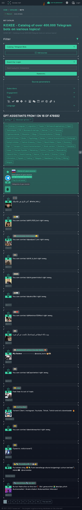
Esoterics (61, 146)
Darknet (45, 130)
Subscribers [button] (12, 88)
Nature (36, 154)
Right (8, 146)
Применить (41, 74)
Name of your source (26, 171)
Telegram (38, 158)
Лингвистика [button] (9, 476)
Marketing (34, 150)
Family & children (13, 142)
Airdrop (12, 126)
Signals (20, 158)
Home (5, 10)
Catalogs (13, 10)
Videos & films (12, 154)
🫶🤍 (16, 217)
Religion (9, 162)
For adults (46, 154)
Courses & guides (20, 150)
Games (42, 138)
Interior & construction (56, 138)
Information (11, 158)
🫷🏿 (15, 198)
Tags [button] (9, 97)
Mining (58, 158)
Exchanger (71, 138)
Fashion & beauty (28, 142)
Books (24, 138)
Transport (17, 146)
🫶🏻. (15, 331)
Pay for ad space (19, 180)
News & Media (49, 142)
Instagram (21, 126)
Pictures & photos (46, 134)
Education (26, 134)
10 (38, 502)
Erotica (54, 154)
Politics (43, 150)
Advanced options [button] (22, 120)
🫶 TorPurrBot (20, 407)
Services (59, 130)
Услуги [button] (8, 248)
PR (20, 130)
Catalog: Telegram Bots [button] (16, 47)
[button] (41, 62)
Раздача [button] (8, 400)
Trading (29, 158)
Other (62, 154)
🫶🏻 (15, 369)
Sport (69, 126)
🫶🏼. (15, 255)
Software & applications (56, 126)
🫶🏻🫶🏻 (16, 274)
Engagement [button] (12, 93)
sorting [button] (7, 120)
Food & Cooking (25, 154)
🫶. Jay (17, 388)
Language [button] (11, 106)
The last (45, 502)
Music (39, 142)
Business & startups (31, 130)
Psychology (33, 138)
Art (52, 130)
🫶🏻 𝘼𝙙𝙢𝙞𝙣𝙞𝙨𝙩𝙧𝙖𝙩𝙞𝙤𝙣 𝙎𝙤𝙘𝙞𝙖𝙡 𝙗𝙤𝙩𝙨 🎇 (30, 350)
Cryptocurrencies (13, 134)
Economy (67, 142)
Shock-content (49, 146)
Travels (41, 126)
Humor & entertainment (32, 146)
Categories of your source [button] (20, 184)
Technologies (11, 130)
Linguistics (32, 126)
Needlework (48, 158)
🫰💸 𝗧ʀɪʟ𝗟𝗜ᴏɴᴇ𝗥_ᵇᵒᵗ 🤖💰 (25, 464)
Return (9, 14)
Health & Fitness (13, 138)
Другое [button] (8, 210)
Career (9, 150)
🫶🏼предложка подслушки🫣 (26, 236)
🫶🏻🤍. (16, 293)
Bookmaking (61, 150)
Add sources (42, 53)
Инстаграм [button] (9, 419)
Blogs (34, 134)
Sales (59, 142)
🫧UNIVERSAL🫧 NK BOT (24, 483)
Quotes (51, 150)
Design (58, 134)
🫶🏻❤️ (16, 312)
